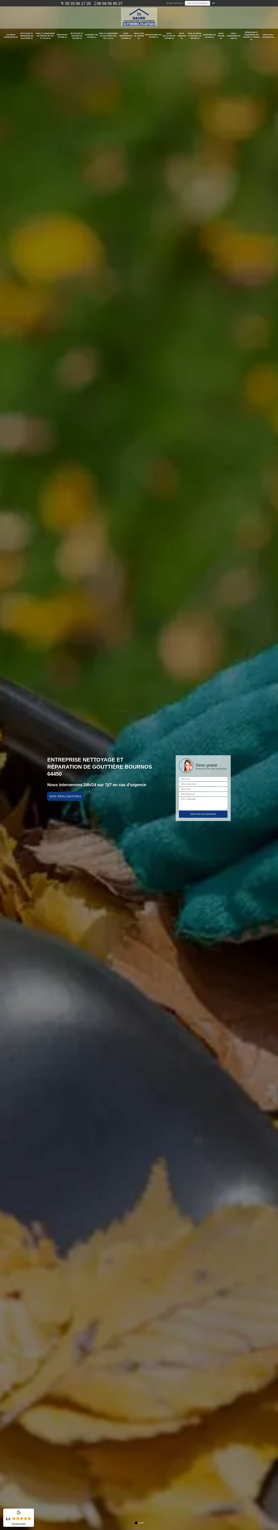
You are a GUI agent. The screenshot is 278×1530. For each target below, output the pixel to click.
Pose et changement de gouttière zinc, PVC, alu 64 (108, 36)
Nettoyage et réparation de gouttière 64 (26, 36)
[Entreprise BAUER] (139, 17)
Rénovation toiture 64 (62, 36)
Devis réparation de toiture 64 (125, 36)
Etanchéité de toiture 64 (91, 36)
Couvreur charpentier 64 (11, 36)
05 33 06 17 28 (77, 3)
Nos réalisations (65, 796)
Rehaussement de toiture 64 (153, 36)
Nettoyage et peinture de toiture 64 (77, 36)
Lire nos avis (19, 1524)
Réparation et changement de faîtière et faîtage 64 (251, 35)
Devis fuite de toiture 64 (139, 36)
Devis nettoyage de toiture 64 (169, 36)
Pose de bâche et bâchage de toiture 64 (194, 36)
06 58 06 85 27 (109, 3)
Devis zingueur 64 (181, 36)
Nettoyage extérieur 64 (268, 36)
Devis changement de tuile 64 (234, 36)
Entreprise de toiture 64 (209, 36)
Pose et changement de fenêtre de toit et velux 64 (45, 36)
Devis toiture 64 (221, 36)
